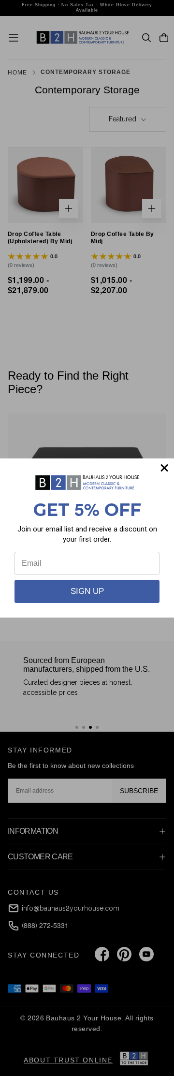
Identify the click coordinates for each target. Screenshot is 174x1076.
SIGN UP (87, 591)
